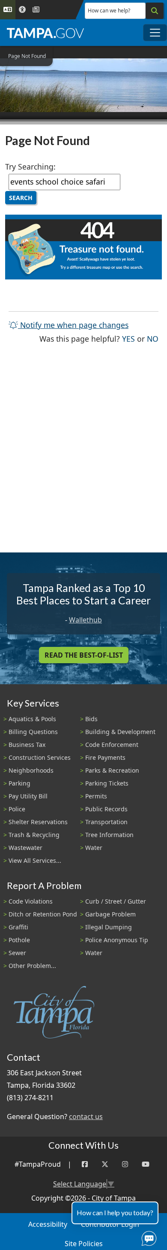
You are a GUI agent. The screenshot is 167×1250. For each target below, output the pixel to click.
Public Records (106, 809)
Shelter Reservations (38, 822)
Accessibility (47, 1224)
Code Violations (31, 901)
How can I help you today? (115, 1212)
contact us (86, 1116)
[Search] (155, 11)
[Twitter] (105, 1164)
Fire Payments (105, 757)
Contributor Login (110, 1224)
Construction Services (40, 757)
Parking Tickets (106, 783)
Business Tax (27, 744)
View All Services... (35, 860)
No (152, 338)
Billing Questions (33, 732)
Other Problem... (32, 966)
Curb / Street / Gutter (115, 901)
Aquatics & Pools (32, 719)
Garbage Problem (110, 914)
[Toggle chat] (147, 1237)
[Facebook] (85, 1164)
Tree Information (109, 835)
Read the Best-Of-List (84, 655)
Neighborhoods (31, 770)
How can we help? (109, 10)
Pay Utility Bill (28, 796)
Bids (91, 719)
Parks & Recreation (112, 770)
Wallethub (85, 620)
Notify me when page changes (73, 325)
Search (21, 198)
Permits (96, 796)
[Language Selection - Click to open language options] (7, 9)
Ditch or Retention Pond (43, 914)
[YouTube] (145, 1164)
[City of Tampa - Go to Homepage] (45, 32)
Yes (128, 338)
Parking (19, 783)
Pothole (19, 940)
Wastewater (25, 847)
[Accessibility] (22, 9)
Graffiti (18, 927)
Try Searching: (30, 166)
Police (17, 809)
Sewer (17, 953)
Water (93, 847)
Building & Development (120, 732)
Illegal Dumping (108, 927)
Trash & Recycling (34, 835)
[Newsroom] (36, 9)
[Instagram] (125, 1164)
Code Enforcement (111, 744)
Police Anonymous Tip (116, 940)
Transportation (106, 822)
